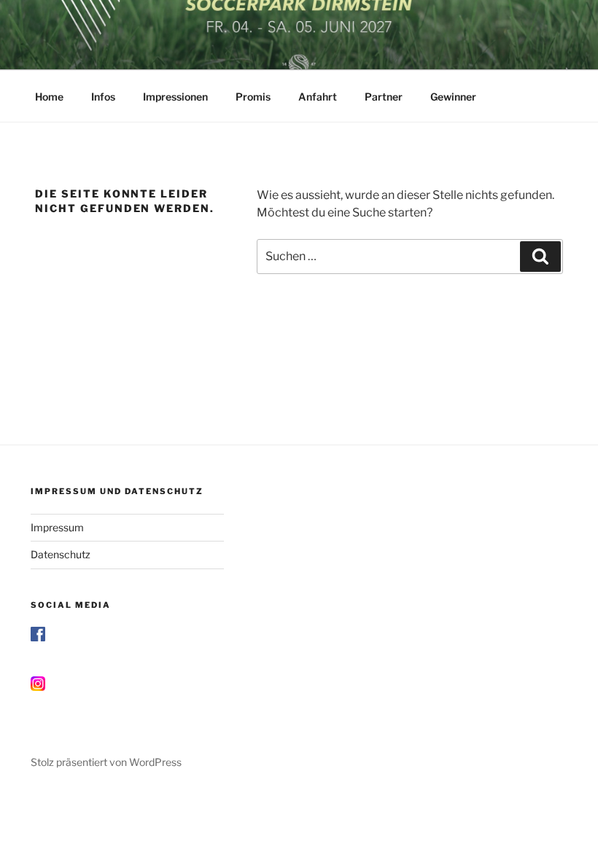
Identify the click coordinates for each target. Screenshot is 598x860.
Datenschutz (60, 554)
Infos (103, 96)
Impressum (57, 527)
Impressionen (175, 96)
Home (49, 96)
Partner (384, 96)
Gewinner (453, 96)
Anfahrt (317, 96)
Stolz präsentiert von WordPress (106, 762)
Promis (253, 96)
